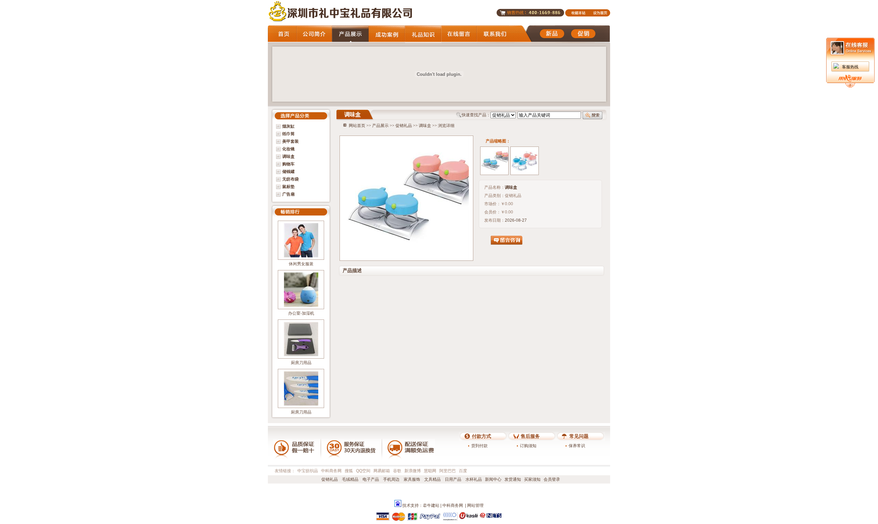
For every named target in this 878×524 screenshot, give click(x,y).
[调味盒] (494, 161)
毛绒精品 (349, 479)
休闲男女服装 (301, 263)
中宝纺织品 (307, 470)
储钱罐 (288, 171)
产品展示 (380, 125)
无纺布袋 (290, 179)
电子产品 (370, 479)
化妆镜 (288, 149)
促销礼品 (403, 125)
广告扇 (288, 194)
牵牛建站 (431, 505)
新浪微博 (412, 470)
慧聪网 (430, 470)
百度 (463, 470)
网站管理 (475, 505)
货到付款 (479, 445)
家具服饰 (411, 479)
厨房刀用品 (301, 362)
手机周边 (391, 479)
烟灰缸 (288, 126)
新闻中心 (493, 479)
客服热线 (850, 67)
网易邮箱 (381, 470)
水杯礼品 (473, 479)
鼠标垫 (288, 186)
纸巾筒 (288, 133)
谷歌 (397, 470)
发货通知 (513, 479)
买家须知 (532, 479)
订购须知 (528, 445)
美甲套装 (290, 141)
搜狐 (349, 470)
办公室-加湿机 (301, 313)
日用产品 (452, 479)
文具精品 (432, 479)
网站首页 (357, 125)
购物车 (288, 164)
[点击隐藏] (850, 86)
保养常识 (577, 445)
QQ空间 (363, 470)
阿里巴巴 (447, 470)
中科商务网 (331, 470)
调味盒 (288, 156)
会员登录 (552, 479)
